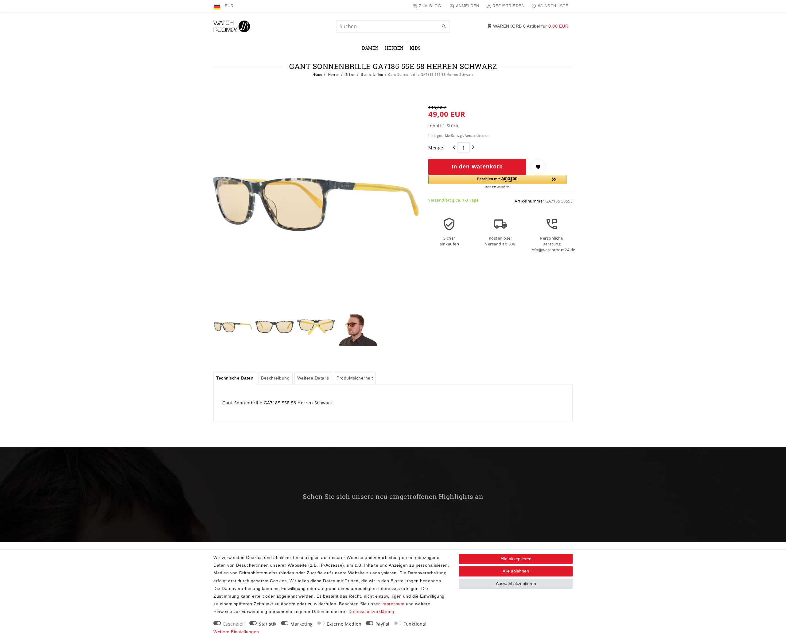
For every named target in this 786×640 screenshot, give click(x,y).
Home (317, 74)
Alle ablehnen (516, 571)
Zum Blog (430, 6)
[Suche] (443, 27)
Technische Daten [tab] (234, 378)
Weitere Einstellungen (236, 631)
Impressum (393, 603)
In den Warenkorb (477, 167)
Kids (415, 48)
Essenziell (234, 624)
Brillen (349, 74)
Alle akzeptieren (515, 558)
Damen (370, 48)
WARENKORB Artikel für (530, 26)
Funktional (414, 624)
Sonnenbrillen (371, 74)
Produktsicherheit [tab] (355, 378)
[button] (497, 182)
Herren (394, 48)
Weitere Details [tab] (313, 378)
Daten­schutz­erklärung (371, 611)
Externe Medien (344, 624)
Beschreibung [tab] (275, 378)
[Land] (217, 6)
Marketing (301, 624)
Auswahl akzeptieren (516, 583)
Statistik (268, 624)
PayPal (382, 624)
